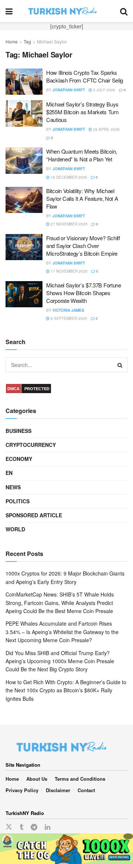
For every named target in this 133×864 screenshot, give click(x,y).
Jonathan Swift (68, 89)
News (13, 487)
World (15, 529)
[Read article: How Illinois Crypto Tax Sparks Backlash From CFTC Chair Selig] (24, 82)
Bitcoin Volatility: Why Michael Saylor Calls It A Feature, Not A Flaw (82, 198)
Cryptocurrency (31, 444)
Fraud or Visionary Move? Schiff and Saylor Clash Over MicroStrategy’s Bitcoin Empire (83, 245)
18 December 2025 (68, 177)
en (9, 472)
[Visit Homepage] (66, 11)
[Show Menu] (9, 11)
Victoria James (68, 310)
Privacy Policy (22, 790)
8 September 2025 (68, 318)
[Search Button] (123, 11)
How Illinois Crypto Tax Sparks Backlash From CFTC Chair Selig (84, 76)
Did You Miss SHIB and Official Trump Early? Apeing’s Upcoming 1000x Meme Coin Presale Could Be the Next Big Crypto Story (60, 661)
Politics (18, 501)
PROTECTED (37, 388)
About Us (36, 778)
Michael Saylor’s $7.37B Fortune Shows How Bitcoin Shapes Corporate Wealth (83, 292)
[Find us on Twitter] (9, 827)
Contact (86, 790)
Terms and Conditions (80, 778)
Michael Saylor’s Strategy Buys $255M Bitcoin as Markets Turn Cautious (82, 111)
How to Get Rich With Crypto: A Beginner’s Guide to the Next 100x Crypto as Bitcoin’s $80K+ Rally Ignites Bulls (66, 690)
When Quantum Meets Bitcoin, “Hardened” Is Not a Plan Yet (81, 155)
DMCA (13, 388)
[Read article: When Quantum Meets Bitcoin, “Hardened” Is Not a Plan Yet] (24, 160)
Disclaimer (58, 790)
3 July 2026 (103, 89)
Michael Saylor (52, 41)
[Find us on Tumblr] (21, 827)
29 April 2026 (106, 129)
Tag (27, 41)
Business (18, 430)
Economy (19, 458)
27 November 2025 (69, 224)
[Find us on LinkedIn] (47, 827)
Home (12, 41)
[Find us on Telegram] (34, 827)
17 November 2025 (69, 271)
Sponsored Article (34, 515)
